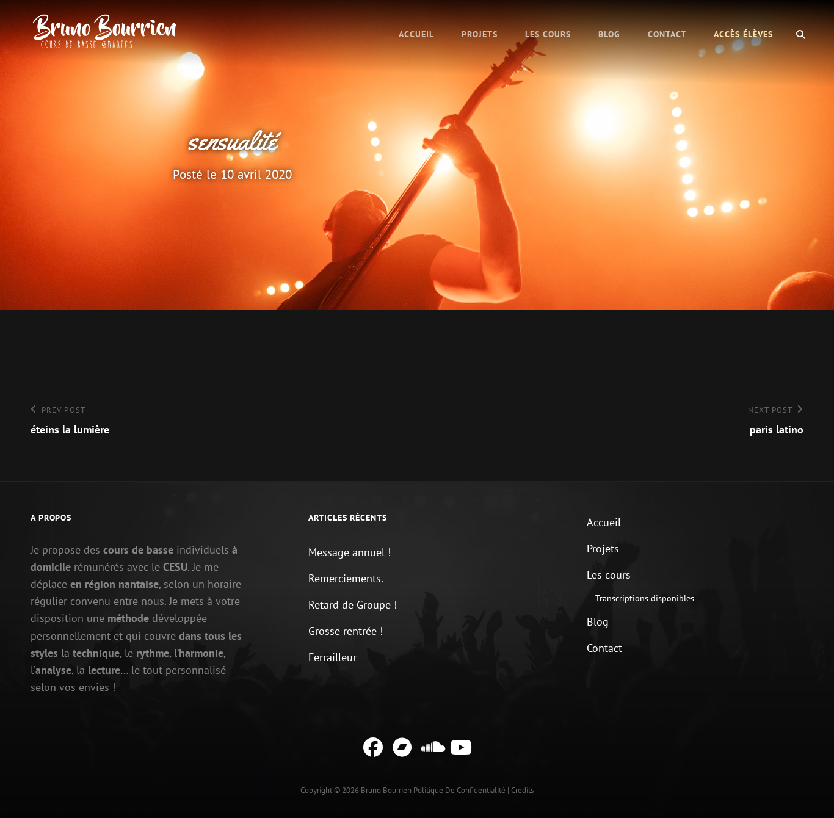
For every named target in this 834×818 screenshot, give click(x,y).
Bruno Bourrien (386, 790)
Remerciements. (345, 578)
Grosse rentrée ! (345, 631)
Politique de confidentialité (459, 790)
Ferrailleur (332, 657)
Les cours (548, 34)
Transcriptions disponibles (644, 598)
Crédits (522, 790)
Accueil (416, 34)
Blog (609, 34)
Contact (667, 34)
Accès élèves (743, 34)
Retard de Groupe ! (352, 605)
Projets (480, 34)
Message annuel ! (349, 552)
